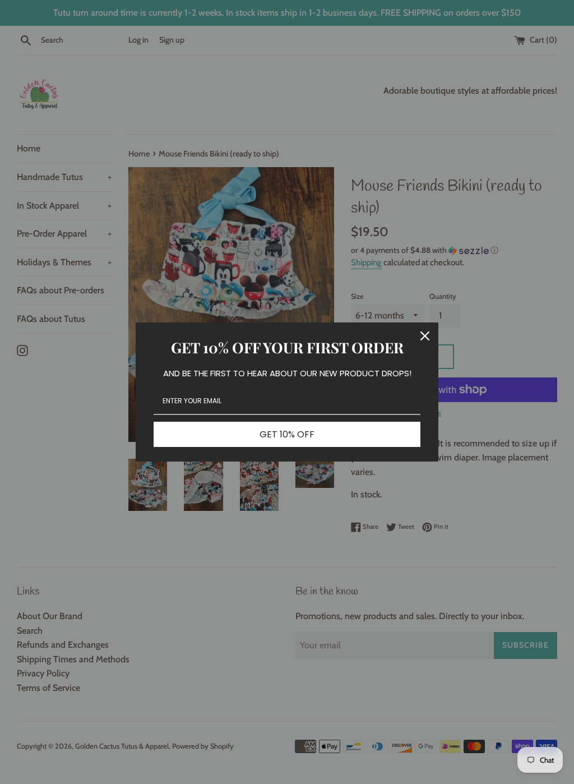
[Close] (424, 335)
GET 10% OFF (287, 434)
